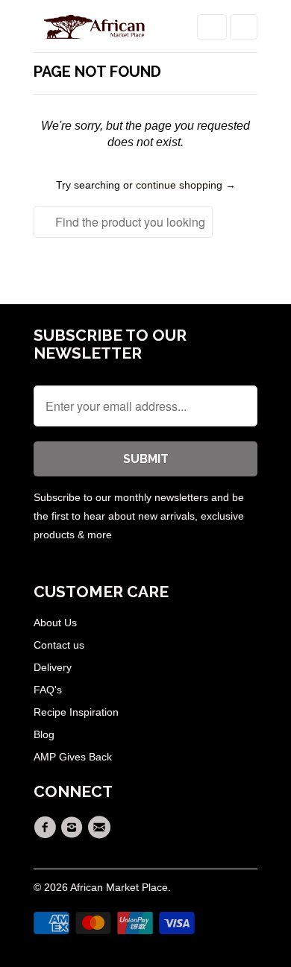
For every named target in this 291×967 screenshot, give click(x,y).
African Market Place (119, 887)
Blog (44, 734)
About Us (55, 623)
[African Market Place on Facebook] (47, 827)
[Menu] (212, 27)
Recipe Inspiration (76, 712)
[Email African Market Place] (101, 827)
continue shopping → (186, 185)
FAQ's (48, 690)
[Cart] (243, 27)
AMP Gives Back (73, 757)
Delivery (53, 667)
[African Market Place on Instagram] (73, 827)
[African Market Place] (93, 31)
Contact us (59, 645)
